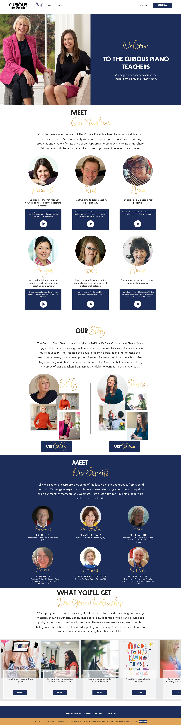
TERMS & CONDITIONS (73, 713)
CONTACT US (111, 713)
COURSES (59, 5)
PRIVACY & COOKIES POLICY (94, 713)
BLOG (49, 5)
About (38, 5)
